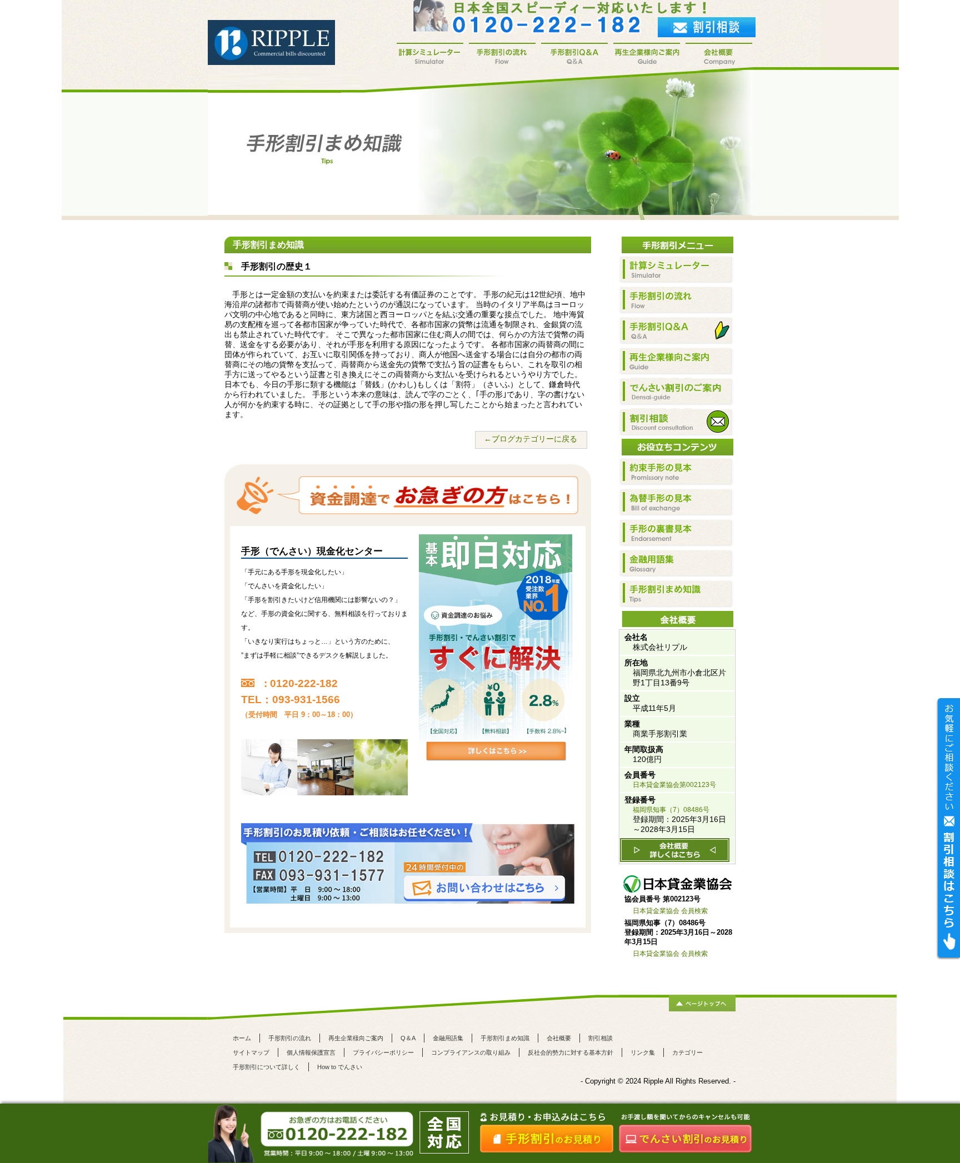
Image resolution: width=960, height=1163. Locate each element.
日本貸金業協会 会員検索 (670, 911)
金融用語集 (448, 1038)
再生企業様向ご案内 (355, 1038)
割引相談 (600, 1038)
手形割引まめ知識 (505, 1038)
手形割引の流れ (289, 1038)
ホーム (242, 1038)
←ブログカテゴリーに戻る (530, 439)
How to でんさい (339, 1067)
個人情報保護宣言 (311, 1052)
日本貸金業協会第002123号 (674, 785)
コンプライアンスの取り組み (471, 1052)
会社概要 (559, 1038)
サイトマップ (251, 1052)
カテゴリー (687, 1052)
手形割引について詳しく (266, 1067)
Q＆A (408, 1038)
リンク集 (643, 1052)
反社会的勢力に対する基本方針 (570, 1052)
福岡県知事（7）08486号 (671, 810)
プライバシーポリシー (383, 1052)
